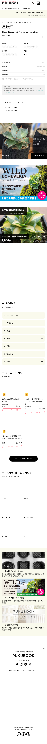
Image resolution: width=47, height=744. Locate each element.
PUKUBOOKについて (17, 670)
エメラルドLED (28, 518)
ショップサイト (11, 410)
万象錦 (26, 499)
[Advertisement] (23, 273)
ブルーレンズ (6, 518)
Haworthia (31, 12)
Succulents (23, 12)
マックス (4, 537)
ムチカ (4, 499)
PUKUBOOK (10, 3)
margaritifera (39, 12)
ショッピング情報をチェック (23, 459)
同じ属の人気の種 (10, 111)
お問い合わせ (33, 670)
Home (16, 12)
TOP (43, 648)
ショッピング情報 (10, 107)
